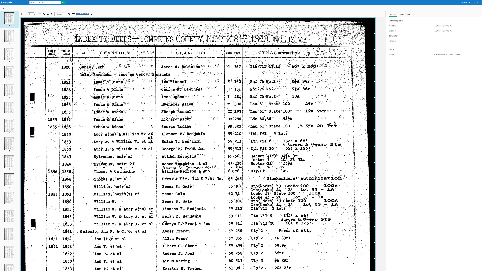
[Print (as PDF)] (73, 14)
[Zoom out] (52, 14)
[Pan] (39, 14)
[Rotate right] (69, 14)
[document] (434, 141)
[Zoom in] (48, 14)
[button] (9, 19)
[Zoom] (44, 14)
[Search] (63, 2)
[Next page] (26, 14)
